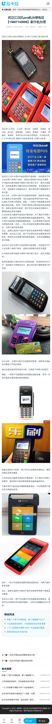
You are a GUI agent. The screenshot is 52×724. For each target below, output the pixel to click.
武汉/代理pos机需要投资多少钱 (22, 654)
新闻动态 (32, 27)
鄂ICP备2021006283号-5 (33, 710)
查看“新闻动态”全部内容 (17, 631)
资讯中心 (37, 9)
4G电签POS (29, 9)
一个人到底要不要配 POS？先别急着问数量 (25, 627)
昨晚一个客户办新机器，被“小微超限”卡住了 (26, 619)
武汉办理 (21, 9)
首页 (14, 9)
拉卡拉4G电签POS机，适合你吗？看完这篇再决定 (18, 699)
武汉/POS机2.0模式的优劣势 (21, 660)
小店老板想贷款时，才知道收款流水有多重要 (26, 623)
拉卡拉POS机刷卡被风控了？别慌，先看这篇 (19, 693)
